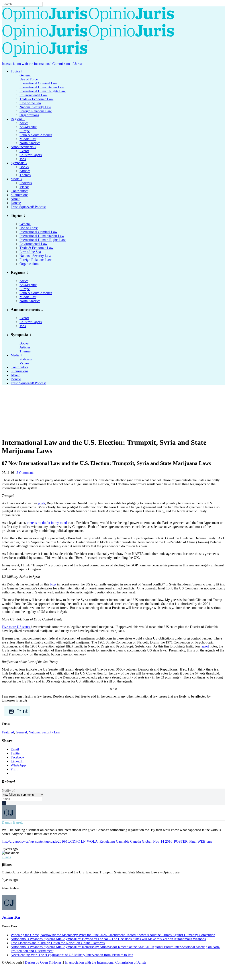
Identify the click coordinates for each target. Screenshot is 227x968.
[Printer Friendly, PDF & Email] (17, 715)
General (21, 732)
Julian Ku (11, 917)
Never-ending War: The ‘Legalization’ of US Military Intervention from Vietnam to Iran (72, 955)
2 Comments (25, 472)
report (205, 646)
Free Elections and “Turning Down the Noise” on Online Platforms (58, 943)
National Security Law (44, 732)
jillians (6, 857)
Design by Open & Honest (43, 962)
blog (53, 584)
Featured (8, 732)
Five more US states (16, 627)
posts (41, 503)
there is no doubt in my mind (47, 523)
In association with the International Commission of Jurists (42, 64)
